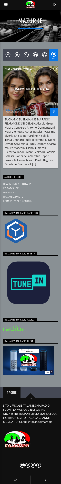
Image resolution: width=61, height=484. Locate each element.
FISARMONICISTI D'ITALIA (18, 69)
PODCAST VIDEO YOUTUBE (18, 201)
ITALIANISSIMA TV (13, 196)
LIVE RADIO (9, 192)
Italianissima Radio (15, 109)
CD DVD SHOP (11, 188)
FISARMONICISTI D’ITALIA (31, 89)
